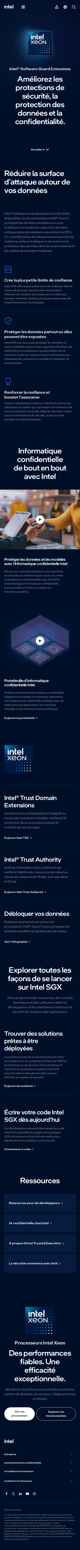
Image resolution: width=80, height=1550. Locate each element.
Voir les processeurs (19, 1413)
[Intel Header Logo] (9, 7)
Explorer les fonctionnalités (56, 1414)
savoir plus (46, 1523)
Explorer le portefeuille (19, 718)
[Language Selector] (65, 7)
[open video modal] (40, 519)
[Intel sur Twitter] (13, 1493)
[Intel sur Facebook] (6, 1493)
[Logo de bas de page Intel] (9, 1441)
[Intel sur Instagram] (34, 1493)
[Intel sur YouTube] (27, 1493)
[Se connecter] (56, 7)
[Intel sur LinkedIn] (20, 1493)
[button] (39, 1454)
